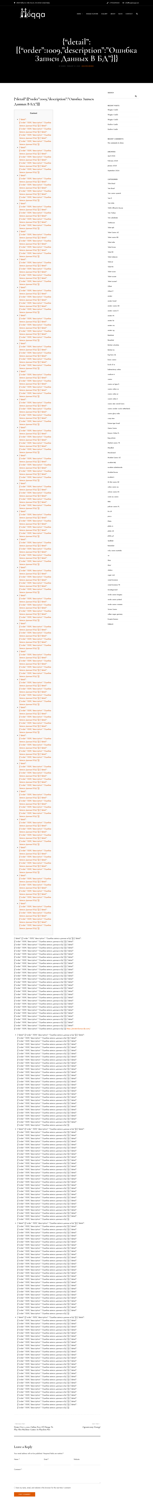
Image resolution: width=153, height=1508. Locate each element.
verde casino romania (115, 604)
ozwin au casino (113, 497)
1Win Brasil (111, 183)
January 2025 (112, 166)
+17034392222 (114, 3)
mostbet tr (111, 477)
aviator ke (111, 320)
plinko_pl (111, 536)
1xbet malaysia (112, 257)
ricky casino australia (115, 550)
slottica (110, 570)
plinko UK (111, 531)
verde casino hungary (115, 594)
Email (46, 1459)
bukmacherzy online (114, 369)
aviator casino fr (113, 311)
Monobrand (112, 453)
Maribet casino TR (114, 443)
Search (111, 93)
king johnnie (111, 438)
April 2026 (111, 156)
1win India (111, 203)
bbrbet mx (111, 350)
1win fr (110, 198)
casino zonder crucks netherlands (119, 408)
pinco (109, 516)
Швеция (110, 624)
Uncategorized (88, 66)
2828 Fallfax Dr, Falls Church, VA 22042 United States (33, 3)
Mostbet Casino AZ (114, 457)
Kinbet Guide (113, 124)
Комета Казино (113, 619)
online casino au (113, 487)
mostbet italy (112, 462)
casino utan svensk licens (116, 404)
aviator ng (111, 330)
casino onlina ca (113, 389)
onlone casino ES (113, 492)
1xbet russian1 (112, 281)
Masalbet (111, 448)
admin (63, 66)
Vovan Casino (112, 609)
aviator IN (111, 315)
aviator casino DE (113, 306)
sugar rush (111, 575)
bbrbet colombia (113, 345)
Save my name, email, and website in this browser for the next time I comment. (43, 1488)
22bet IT (110, 291)
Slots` (109, 565)
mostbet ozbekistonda (115, 467)
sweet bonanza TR (114, 585)
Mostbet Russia (113, 472)
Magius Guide (113, 110)
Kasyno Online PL (113, 433)
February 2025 (113, 161)
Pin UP (110, 511)
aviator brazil (112, 301)
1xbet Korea (112, 247)
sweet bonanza (113, 580)
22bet (110, 286)
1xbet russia (112, 271)
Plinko (109, 521)
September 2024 (113, 170)
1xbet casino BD (113, 237)
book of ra (111, 364)
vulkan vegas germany (115, 614)
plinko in (110, 526)
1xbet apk (111, 227)
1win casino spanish (114, 193)
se (108, 555)
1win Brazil (111, 188)
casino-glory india (114, 413)
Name (17, 1459)
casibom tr (111, 374)
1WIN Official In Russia (115, 208)
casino (110, 379)
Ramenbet (111, 546)
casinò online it (113, 399)
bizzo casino (112, 360)
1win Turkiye (112, 213)
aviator (110, 296)
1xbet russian (112, 276)
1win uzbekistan (113, 218)
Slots (109, 560)
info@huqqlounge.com (132, 3)
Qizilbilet (110, 541)
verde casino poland (115, 599)
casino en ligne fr (113, 384)
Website (77, 1459)
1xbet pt (110, 262)
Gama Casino (112, 428)
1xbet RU (110, 267)
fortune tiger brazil (114, 423)
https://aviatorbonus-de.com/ (78, 1028)
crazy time (111, 418)
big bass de (112, 355)
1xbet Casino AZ (113, 232)
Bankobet (111, 335)
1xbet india (111, 242)
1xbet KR (110, 252)
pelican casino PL (113, 506)
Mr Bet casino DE (113, 482)
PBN (109, 501)
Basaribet (111, 340)
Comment (18, 1469)
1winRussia (111, 222)
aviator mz (111, 325)
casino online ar (113, 394)
